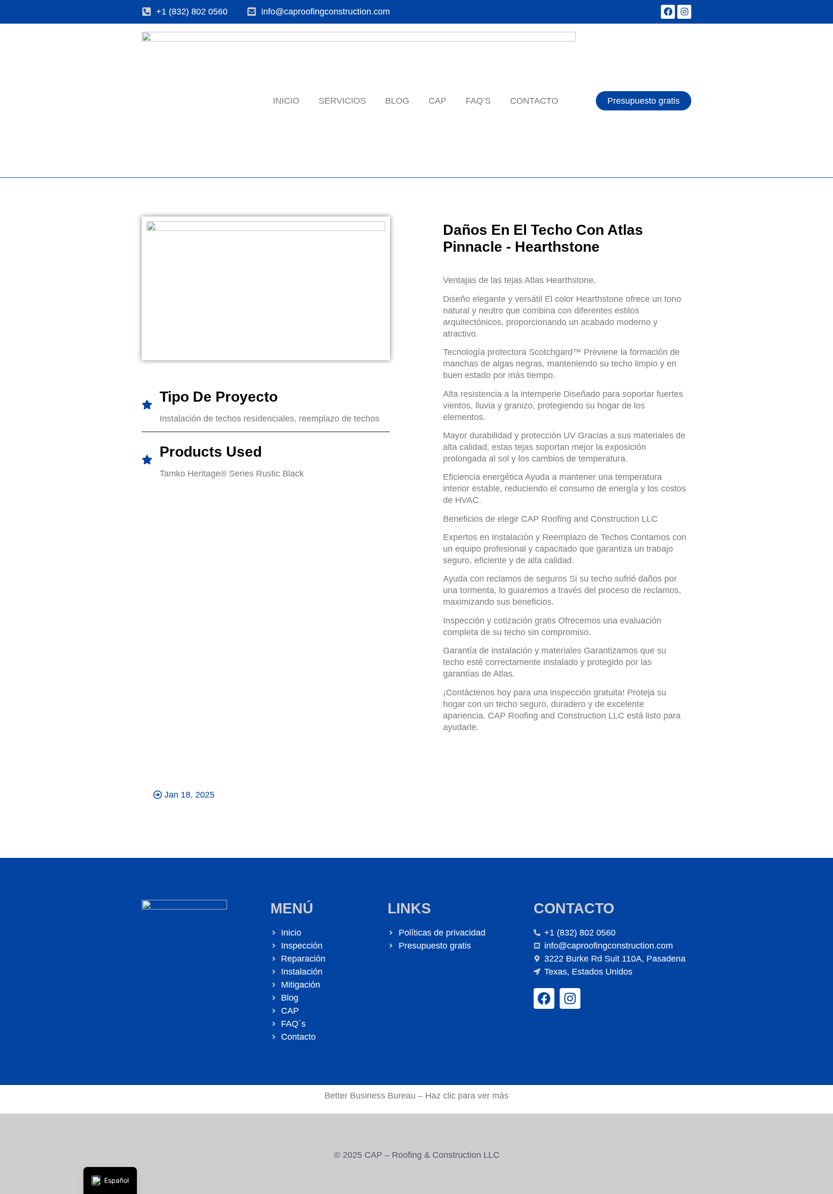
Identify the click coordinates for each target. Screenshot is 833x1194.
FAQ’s (478, 101)
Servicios (342, 101)
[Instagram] (684, 12)
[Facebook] (668, 12)
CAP (437, 101)
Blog (397, 101)
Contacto (534, 101)
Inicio (286, 101)
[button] (184, 794)
